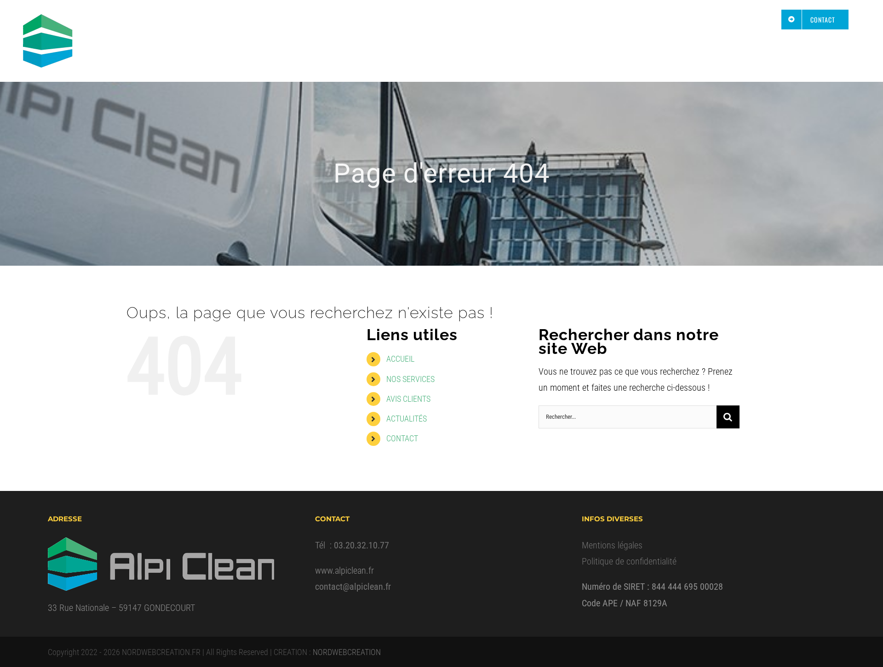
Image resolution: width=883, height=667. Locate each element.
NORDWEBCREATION (347, 652)
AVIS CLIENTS (408, 399)
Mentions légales (612, 545)
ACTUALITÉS (406, 418)
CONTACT (402, 438)
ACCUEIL (400, 359)
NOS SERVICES (410, 379)
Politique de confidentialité (629, 561)
